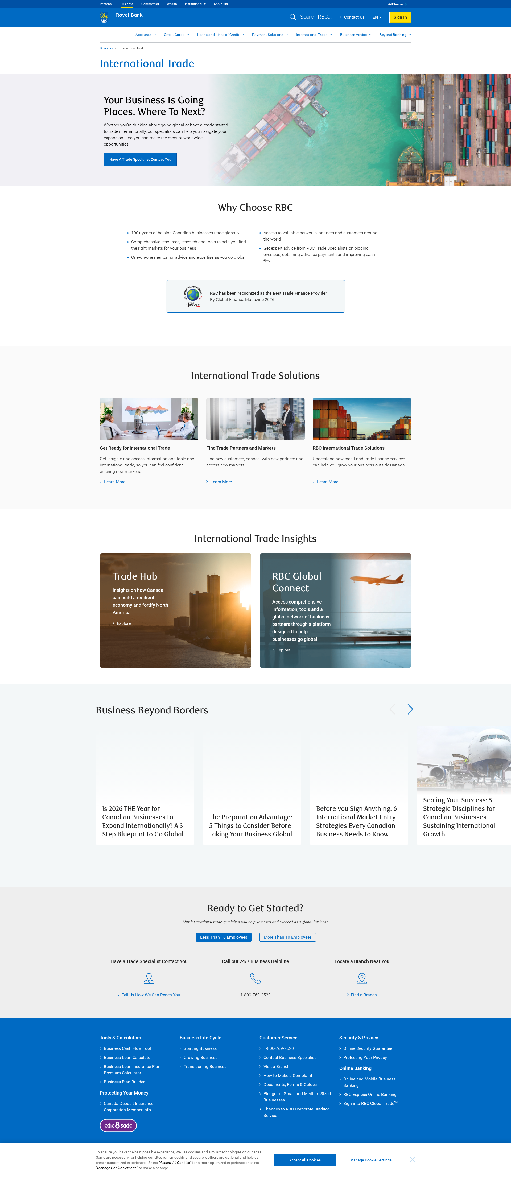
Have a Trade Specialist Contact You (140, 159)
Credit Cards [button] (174, 34)
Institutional (193, 4)
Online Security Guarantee (367, 1048)
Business (127, 4)
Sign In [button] (400, 17)
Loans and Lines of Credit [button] (218, 34)
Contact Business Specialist (289, 1057)
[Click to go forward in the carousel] (410, 709)
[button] (311, 17)
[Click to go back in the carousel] (392, 709)
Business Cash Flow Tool (127, 1048)
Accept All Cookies (305, 1160)
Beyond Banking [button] (393, 34)
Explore (124, 623)
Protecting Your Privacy (365, 1057)
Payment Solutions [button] (267, 34)
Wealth (172, 4)
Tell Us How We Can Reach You (151, 994)
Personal (106, 4)
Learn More (114, 481)
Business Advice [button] (353, 34)
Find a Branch (364, 994)
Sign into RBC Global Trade (370, 1103)
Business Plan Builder (124, 1081)
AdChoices (395, 4)
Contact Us (354, 17)
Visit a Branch (276, 1066)
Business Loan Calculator (128, 1057)
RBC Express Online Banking (370, 1094)
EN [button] (375, 17)
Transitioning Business (205, 1066)
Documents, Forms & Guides (290, 1084)
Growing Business (200, 1057)
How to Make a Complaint (287, 1075)
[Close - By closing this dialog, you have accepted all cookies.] (412, 1159)
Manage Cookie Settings (371, 1160)
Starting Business (200, 1048)
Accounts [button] (143, 34)
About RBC (221, 4)
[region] (255, 785)
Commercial (150, 4)
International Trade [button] (311, 34)
